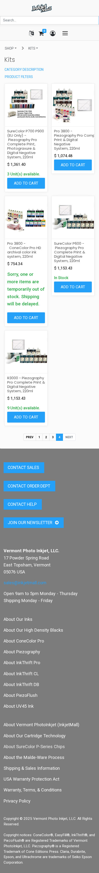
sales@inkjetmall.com (25, 582)
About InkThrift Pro (22, 662)
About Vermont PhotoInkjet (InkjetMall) (41, 724)
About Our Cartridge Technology (35, 735)
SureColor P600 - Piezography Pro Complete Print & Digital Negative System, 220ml (69, 252)
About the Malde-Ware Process (34, 757)
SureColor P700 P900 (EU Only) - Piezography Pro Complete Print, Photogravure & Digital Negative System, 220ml (25, 144)
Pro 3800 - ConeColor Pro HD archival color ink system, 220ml (24, 250)
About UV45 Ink (19, 706)
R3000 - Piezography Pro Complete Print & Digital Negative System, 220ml (26, 384)
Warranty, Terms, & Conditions (33, 789)
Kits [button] (31, 48)
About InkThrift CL (21, 673)
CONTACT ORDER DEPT (29, 486)
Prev (29, 437)
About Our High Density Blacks (33, 630)
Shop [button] (9, 48)
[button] (26, 183)
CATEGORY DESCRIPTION (24, 69)
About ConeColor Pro (24, 640)
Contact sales (24, 467)
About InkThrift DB (21, 684)
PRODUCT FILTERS (19, 77)
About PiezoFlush (20, 695)
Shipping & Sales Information (32, 768)
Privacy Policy (17, 800)
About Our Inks (18, 619)
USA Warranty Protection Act (31, 779)
